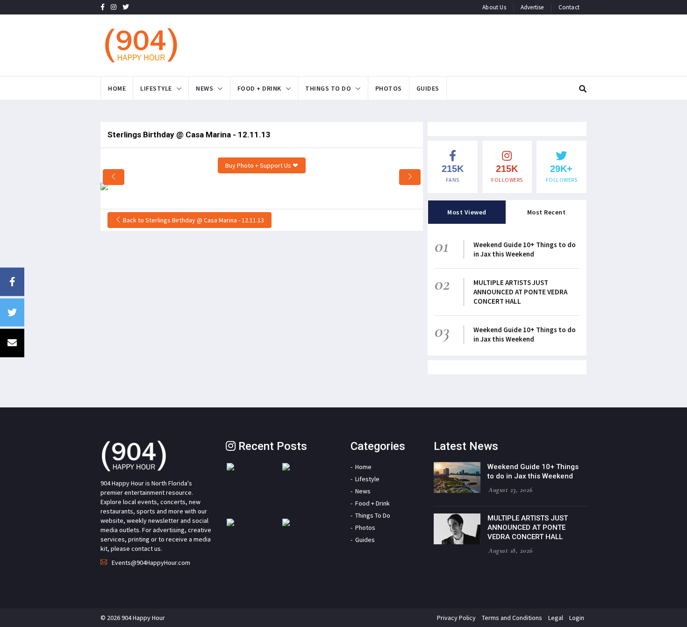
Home (117, 88)
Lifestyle (156, 88)
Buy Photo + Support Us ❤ (261, 165)
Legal (555, 617)
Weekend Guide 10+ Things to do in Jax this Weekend (524, 249)
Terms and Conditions (512, 617)
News (204, 88)
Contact (569, 7)
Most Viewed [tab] (467, 212)
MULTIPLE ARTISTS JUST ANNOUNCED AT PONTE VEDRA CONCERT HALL (520, 292)
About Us (494, 7)
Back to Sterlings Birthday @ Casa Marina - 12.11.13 (193, 220)
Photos (388, 88)
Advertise (532, 7)
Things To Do (328, 88)
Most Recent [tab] (546, 212)
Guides (427, 88)
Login (576, 617)
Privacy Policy (456, 617)
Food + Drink (259, 88)
